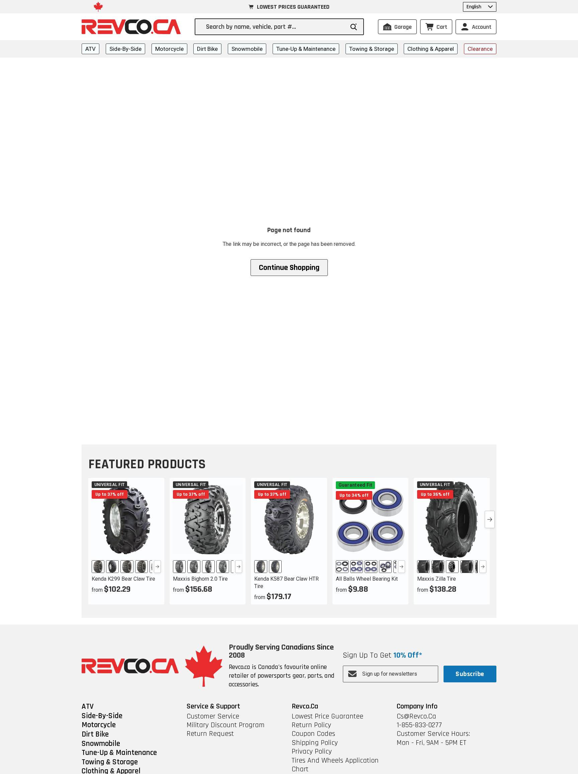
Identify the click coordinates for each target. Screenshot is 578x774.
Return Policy (311, 725)
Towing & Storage (371, 48)
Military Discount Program (226, 725)
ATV (90, 48)
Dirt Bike (207, 48)
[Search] (354, 27)
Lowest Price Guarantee (327, 716)
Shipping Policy (315, 743)
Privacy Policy (312, 751)
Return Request (210, 734)
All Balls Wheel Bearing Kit (367, 579)
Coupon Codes (313, 734)
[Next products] (490, 519)
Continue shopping (289, 268)
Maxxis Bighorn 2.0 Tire (200, 579)
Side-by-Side (125, 48)
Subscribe (470, 674)
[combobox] (275, 26)
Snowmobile (247, 48)
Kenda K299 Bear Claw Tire (123, 579)
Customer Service (213, 716)
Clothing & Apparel (430, 48)
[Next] (157, 566)
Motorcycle (169, 48)
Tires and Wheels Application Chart (335, 765)
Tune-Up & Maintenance (305, 48)
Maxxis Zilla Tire (436, 579)
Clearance (480, 48)
